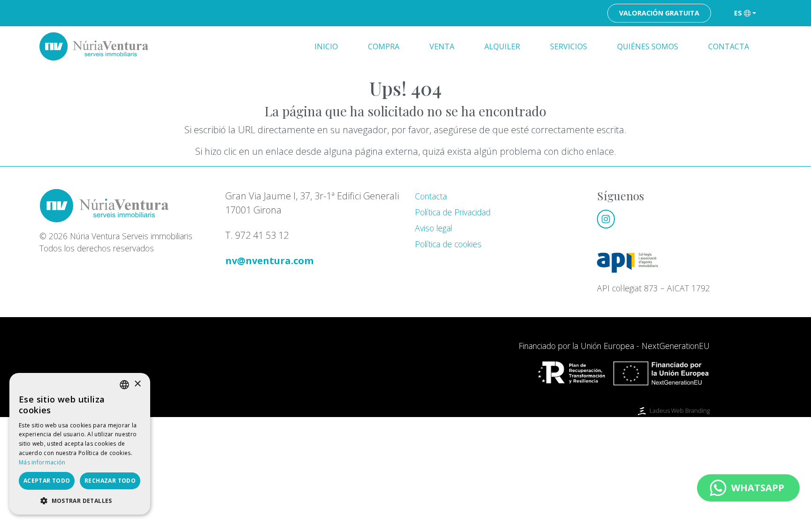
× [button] (137, 383)
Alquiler (502, 46)
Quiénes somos (647, 46)
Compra (383, 46)
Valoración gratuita (659, 12)
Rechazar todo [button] (110, 481)
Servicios (568, 46)
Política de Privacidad (452, 212)
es (738, 12)
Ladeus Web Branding (680, 410)
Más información (42, 462)
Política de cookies (448, 244)
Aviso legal (433, 228)
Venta (441, 46)
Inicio (326, 46)
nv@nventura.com (269, 260)
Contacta (728, 46)
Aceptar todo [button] (46, 481)
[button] (80, 500)
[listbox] (124, 384)
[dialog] (79, 444)
